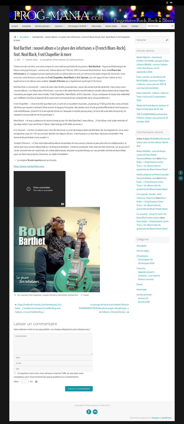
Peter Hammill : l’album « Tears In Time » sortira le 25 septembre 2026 (153, 97)
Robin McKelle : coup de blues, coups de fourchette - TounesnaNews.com (151, 155)
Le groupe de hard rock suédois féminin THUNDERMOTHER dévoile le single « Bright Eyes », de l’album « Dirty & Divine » (103, 308)
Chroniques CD (145, 259)
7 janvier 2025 (31, 60)
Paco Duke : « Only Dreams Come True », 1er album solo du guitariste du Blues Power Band (152, 225)
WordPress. (167, 418)
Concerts (141, 268)
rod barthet (73, 295)
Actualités (24, 37)
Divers (55, 60)
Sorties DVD (144, 302)
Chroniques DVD (146, 263)
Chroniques (142, 256)
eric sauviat (22, 295)
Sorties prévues (77, 60)
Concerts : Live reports (149, 275)
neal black (62, 295)
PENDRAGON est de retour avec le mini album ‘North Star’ (153, 142)
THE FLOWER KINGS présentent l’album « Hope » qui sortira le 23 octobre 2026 (152, 118)
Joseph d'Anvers (49, 295)
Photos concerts (146, 279)
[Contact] (171, 3)
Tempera (155, 418)
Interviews (142, 289)
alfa (18, 60)
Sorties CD (64, 60)
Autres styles (143, 251)
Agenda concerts (146, 272)
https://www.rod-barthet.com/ (29, 166)
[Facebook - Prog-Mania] (167, 3)
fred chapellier (35, 295)
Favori (86, 295)
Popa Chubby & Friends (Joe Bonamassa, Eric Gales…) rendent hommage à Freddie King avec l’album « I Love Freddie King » (38, 308)
